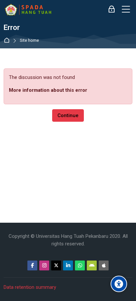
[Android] (92, 265)
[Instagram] (44, 265)
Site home (29, 40)
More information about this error (48, 90)
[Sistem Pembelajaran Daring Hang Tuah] (28, 9)
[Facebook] (32, 265)
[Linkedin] (68, 265)
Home (8, 41)
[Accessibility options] (119, 284)
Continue (68, 115)
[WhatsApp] (80, 265)
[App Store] (104, 265)
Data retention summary (30, 287)
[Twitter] (56, 265)
